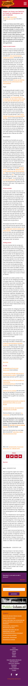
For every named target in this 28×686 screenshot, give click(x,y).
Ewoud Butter (13, 17)
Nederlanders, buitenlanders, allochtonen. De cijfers (11, 626)
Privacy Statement (14, 668)
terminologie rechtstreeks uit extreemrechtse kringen (14, 116)
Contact (14, 670)
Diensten (14, 667)
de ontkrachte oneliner (9, 180)
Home (14, 648)
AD (13, 174)
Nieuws (14, 653)
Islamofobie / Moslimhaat (10, 637)
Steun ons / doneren (14, 663)
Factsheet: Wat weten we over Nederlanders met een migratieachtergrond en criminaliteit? (13, 631)
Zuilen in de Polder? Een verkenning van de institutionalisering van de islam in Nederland (13, 621)
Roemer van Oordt (9, 19)
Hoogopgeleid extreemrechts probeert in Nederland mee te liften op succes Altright (14, 402)
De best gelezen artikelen (10, 635)
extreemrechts (13, 447)
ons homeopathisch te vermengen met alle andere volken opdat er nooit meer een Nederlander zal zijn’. (14, 98)
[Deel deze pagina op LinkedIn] (16, 456)
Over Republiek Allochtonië (14, 660)
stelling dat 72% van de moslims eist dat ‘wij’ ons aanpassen (13, 171)
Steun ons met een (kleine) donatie (12, 616)
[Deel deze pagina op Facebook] (7, 456)
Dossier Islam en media (9, 618)
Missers (14, 656)
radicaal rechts (16, 448)
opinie (5, 17)
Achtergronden (14, 649)
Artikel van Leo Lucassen (10, 390)
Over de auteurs (14, 661)
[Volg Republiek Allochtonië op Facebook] (11, 674)
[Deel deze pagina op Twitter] (12, 456)
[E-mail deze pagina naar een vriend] (20, 456)
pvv (10, 448)
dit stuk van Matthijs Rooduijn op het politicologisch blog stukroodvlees (13, 81)
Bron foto (5, 362)
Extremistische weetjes (9, 639)
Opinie (14, 651)
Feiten (14, 655)
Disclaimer (14, 665)
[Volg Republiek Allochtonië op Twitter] (16, 674)
